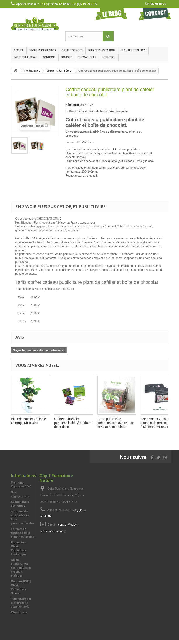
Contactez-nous (155, 3)
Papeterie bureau (25, 57)
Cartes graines (72, 50)
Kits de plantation (101, 50)
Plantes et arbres (133, 50)
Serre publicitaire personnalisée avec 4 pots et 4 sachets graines (116, 422)
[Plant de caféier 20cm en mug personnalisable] (30, 395)
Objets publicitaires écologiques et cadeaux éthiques (21, 567)
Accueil (19, 50)
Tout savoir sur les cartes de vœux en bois (21, 602)
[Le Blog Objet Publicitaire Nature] (111, 14)
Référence (72, 104)
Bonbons (49, 57)
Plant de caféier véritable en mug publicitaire (28, 421)
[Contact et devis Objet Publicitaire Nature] (155, 14)
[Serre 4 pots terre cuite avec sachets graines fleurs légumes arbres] (116, 395)
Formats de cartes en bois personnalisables (22, 532)
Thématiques (87, 57)
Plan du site (19, 612)
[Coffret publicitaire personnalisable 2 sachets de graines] (73, 395)
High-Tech (108, 57)
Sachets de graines (42, 50)
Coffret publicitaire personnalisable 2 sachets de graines (72, 422)
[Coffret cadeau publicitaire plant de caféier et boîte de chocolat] (19, 145)
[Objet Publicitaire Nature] (35, 24)
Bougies (66, 57)
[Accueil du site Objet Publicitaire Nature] (15, 71)
